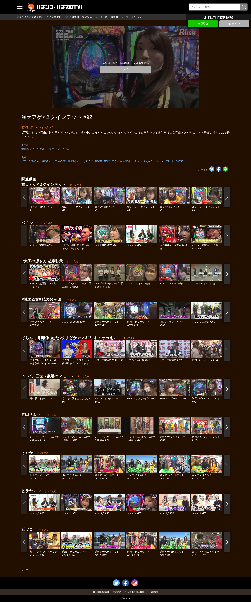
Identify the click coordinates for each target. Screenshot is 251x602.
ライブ (124, 17)
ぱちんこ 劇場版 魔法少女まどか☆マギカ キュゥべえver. (117, 161)
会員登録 (202, 23)
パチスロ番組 (72, 17)
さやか (41, 148)
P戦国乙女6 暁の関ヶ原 (67, 161)
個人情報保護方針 (101, 592)
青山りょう (28, 148)
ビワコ (65, 148)
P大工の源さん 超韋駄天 (36, 161)
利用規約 (117, 592)
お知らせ (136, 17)
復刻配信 (87, 17)
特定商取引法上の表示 (136, 592)
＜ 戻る (25, 570)
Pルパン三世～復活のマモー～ (172, 161)
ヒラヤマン (53, 148)
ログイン (234, 23)
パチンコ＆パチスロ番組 (30, 17)
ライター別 (101, 17)
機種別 (114, 17)
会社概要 (154, 592)
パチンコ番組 (54, 17)
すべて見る (76, 184)
